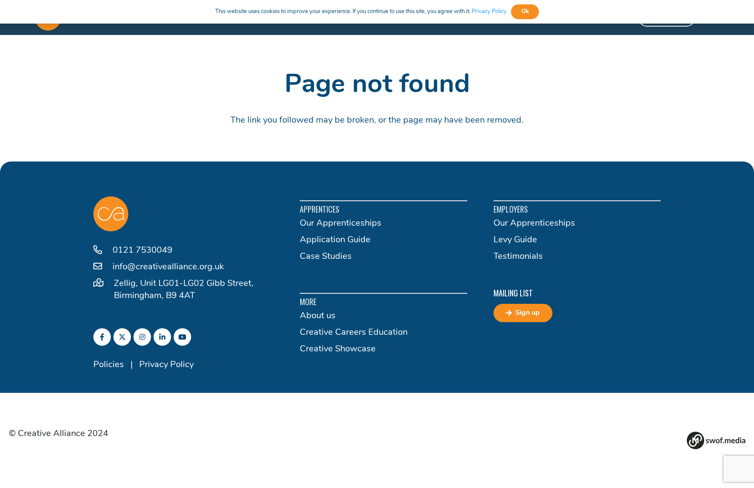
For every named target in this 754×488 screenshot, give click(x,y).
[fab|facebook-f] (102, 337)
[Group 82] (716, 440)
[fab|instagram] (142, 337)
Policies (108, 365)
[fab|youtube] (182, 337)
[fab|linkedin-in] (162, 337)
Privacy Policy (166, 365)
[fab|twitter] (122, 337)
